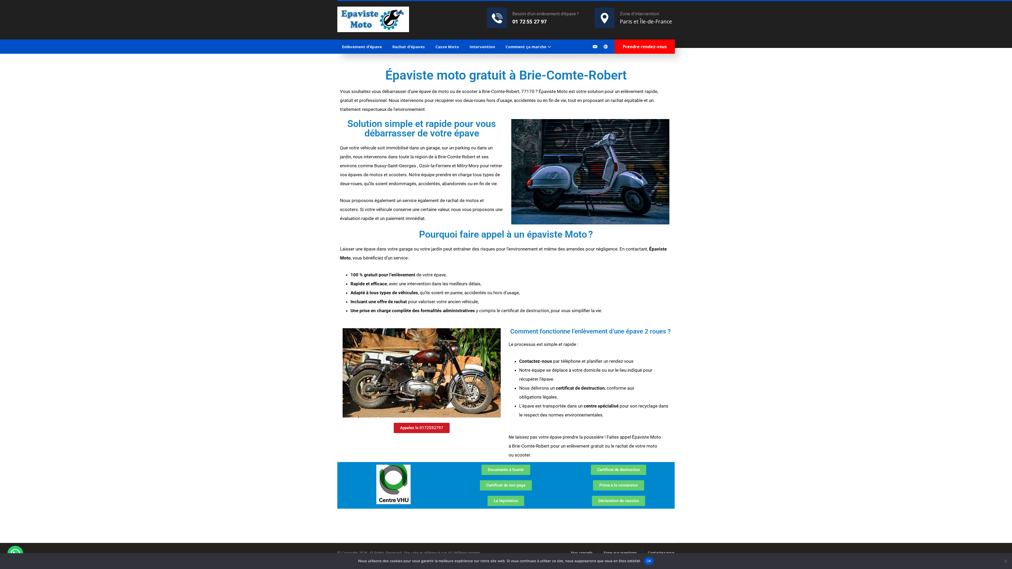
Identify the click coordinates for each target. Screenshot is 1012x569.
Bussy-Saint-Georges (395, 165)
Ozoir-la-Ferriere (435, 165)
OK (648, 561)
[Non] (1005, 561)
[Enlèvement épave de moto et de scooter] (373, 19)
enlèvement (403, 274)
